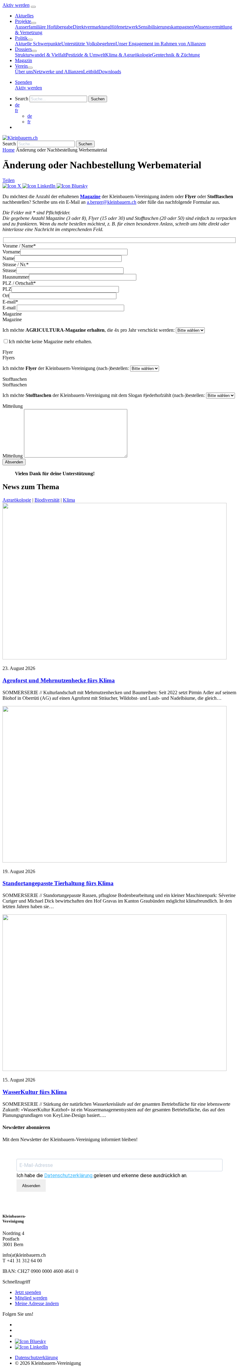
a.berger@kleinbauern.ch (111, 202)
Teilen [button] (8, 180)
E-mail (9, 307)
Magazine (90, 196)
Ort (5, 295)
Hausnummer (15, 277)
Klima (69, 500)
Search (21, 98)
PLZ (7, 289)
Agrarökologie (16, 500)
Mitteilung (12, 455)
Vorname (11, 251)
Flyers (8, 357)
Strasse (9, 270)
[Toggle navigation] (33, 7)
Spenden (23, 82)
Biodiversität (47, 500)
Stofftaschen (14, 384)
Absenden (31, 1185)
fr (16, 110)
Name (8, 258)
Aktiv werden (16, 5)
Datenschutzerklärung (69, 1175)
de (29, 116)
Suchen (98, 99)
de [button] (17, 104)
